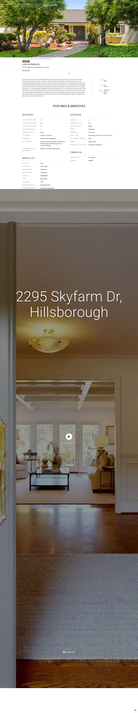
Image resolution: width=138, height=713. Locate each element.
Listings (93, 5)
